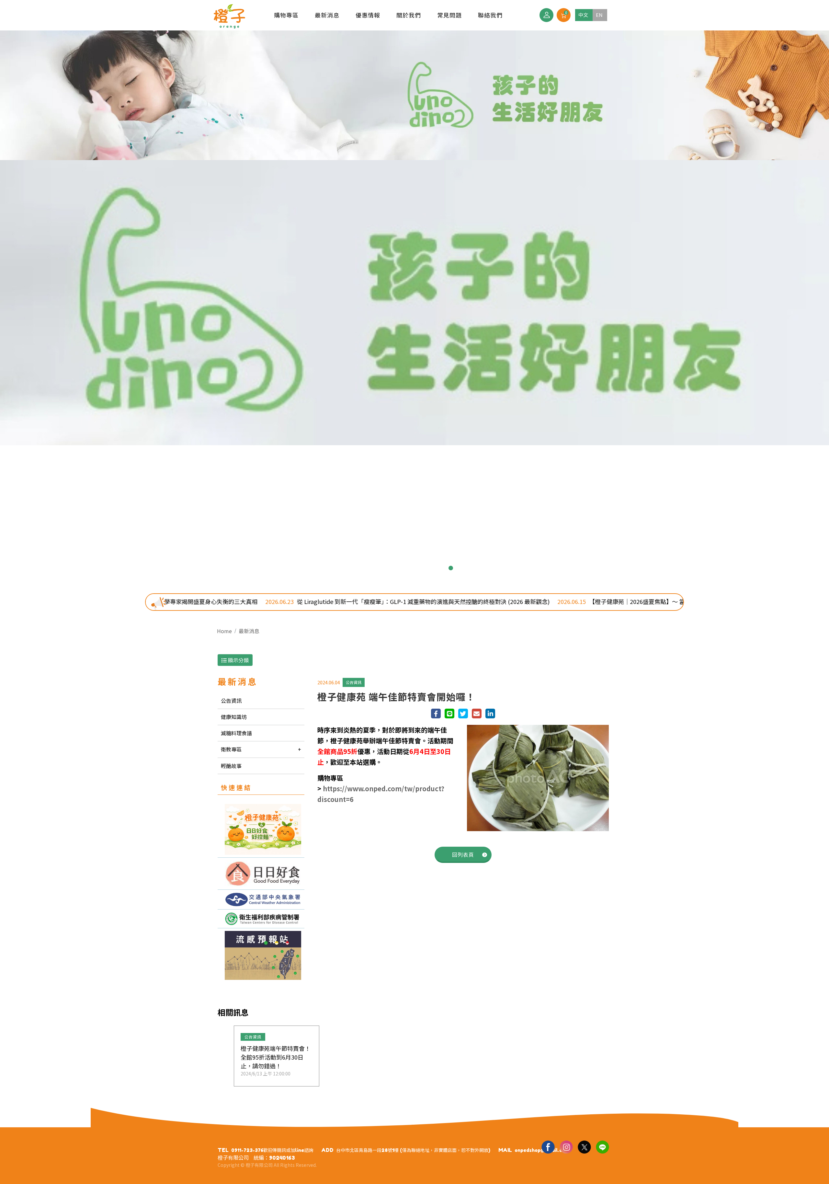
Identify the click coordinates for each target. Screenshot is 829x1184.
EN (599, 14)
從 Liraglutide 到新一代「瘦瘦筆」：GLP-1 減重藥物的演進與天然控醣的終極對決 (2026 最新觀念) (279, 601)
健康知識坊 (234, 717)
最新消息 (249, 631)
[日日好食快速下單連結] (261, 829)
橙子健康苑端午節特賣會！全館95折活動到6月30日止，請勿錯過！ (276, 1057)
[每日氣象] (261, 899)
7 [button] (440, 568)
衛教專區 (231, 749)
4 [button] (409, 568)
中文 (583, 14)
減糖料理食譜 (236, 733)
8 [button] (451, 568)
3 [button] (399, 568)
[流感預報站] (261, 955)
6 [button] (430, 568)
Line (602, 1147)
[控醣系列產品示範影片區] (261, 873)
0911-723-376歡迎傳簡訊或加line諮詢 (272, 1150)
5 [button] (419, 568)
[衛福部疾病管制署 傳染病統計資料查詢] (261, 919)
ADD (327, 1150)
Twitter (584, 1147)
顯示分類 (238, 660)
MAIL (505, 1150)
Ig (566, 1147)
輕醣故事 (231, 766)
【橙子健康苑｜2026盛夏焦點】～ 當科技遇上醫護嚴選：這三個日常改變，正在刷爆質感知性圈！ (571, 601)
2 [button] (388, 568)
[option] (414, 307)
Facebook (548, 1147)
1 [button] (378, 568)
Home (224, 631)
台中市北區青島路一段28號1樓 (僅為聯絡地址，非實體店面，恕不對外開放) (413, 1150)
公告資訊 (231, 700)
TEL (223, 1150)
